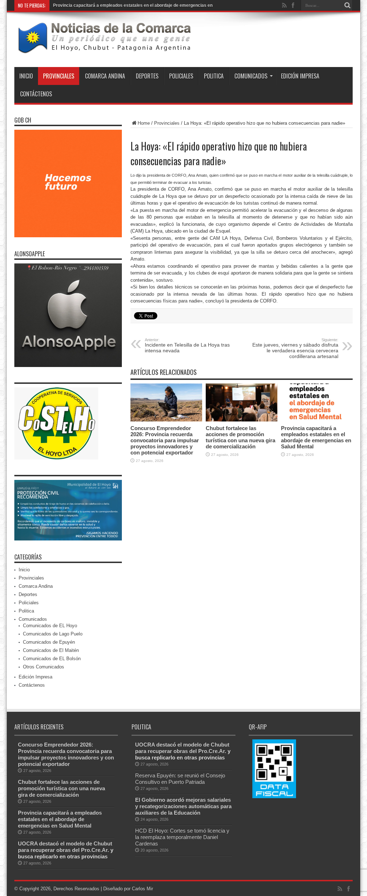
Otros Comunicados (43, 666)
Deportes (147, 76)
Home (144, 123)
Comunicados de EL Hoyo (50, 625)
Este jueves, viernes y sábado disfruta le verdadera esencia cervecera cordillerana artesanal (295, 348)
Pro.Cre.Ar (94, 850)
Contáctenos (36, 94)
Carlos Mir (142, 888)
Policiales (181, 76)
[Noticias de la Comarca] (104, 49)
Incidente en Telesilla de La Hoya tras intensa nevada (187, 345)
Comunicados (250, 76)
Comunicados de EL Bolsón (52, 658)
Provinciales (58, 76)
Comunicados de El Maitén (51, 650)
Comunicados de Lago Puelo (52, 634)
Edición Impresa (300, 76)
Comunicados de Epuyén (49, 642)
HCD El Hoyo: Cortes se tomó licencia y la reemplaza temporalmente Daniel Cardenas (182, 837)
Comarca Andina (105, 76)
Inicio (26, 76)
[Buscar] (347, 5)
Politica (214, 76)
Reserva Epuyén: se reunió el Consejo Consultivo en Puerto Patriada (180, 778)
